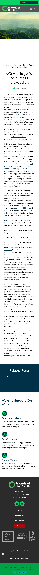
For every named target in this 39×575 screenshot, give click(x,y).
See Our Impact (10, 439)
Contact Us (19, 520)
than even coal (19, 115)
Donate (19, 526)
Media (13, 65)
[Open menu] (31, 8)
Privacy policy (22, 572)
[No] (37, 569)
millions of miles (10, 213)
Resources (19, 515)
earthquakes (9, 181)
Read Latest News (11, 418)
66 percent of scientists (13, 184)
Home (7, 65)
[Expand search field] (35, 8)
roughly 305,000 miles (22, 208)
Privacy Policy (19, 563)
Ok (15, 572)
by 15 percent (16, 280)
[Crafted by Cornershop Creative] (3, 554)
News (19, 511)
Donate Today (9, 460)
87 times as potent (18, 137)
